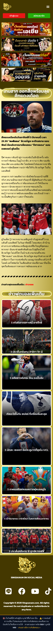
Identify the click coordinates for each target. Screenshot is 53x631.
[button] (48, 6)
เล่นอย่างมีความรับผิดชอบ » (29, 627)
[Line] (8, 591)
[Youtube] (35, 591)
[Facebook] (22, 591)
